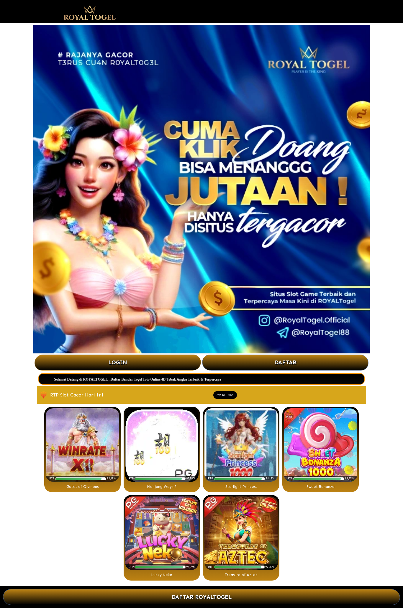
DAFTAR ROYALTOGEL (201, 597)
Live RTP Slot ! (225, 395)
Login (117, 362)
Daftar (285, 362)
